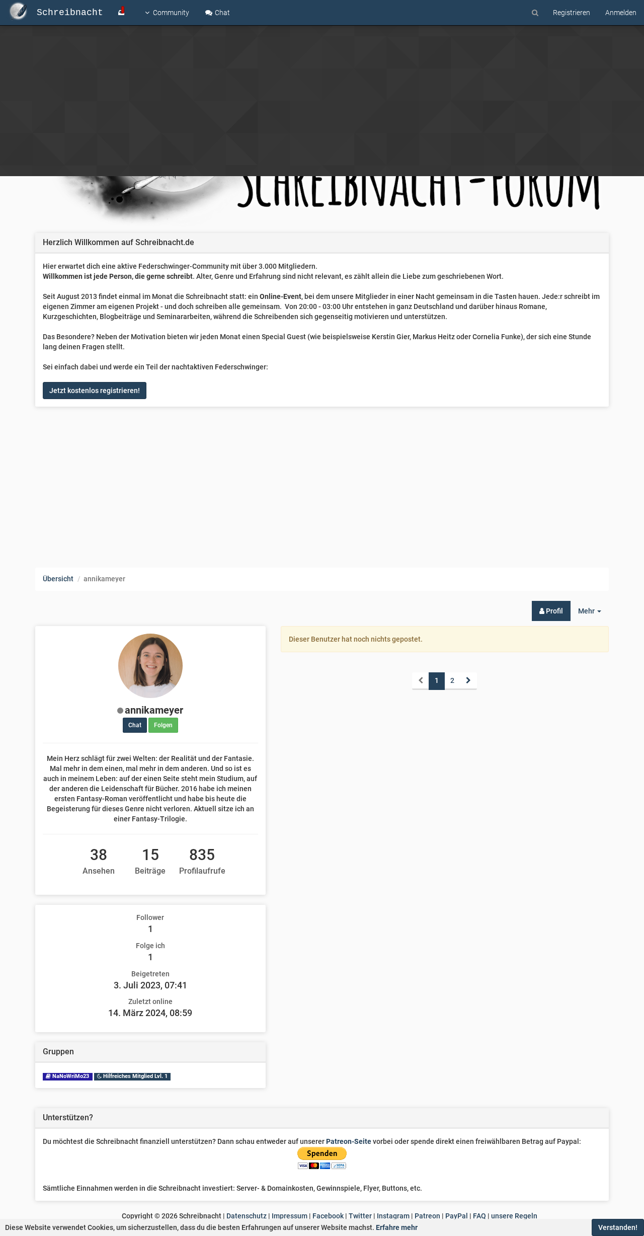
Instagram (393, 1216)
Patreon (427, 1216)
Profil (553, 611)
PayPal (456, 1216)
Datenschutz (246, 1216)
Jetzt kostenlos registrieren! (94, 391)
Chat (221, 13)
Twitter (360, 1216)
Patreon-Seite (348, 1141)
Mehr (593, 613)
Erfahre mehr (397, 1227)
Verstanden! (617, 1227)
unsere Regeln (514, 1216)
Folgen (163, 725)
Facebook (328, 1216)
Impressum (289, 1216)
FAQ (479, 1216)
